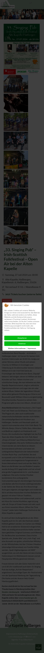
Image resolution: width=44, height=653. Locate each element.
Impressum (32, 348)
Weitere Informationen (17, 348)
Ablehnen (22, 344)
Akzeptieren (22, 338)
